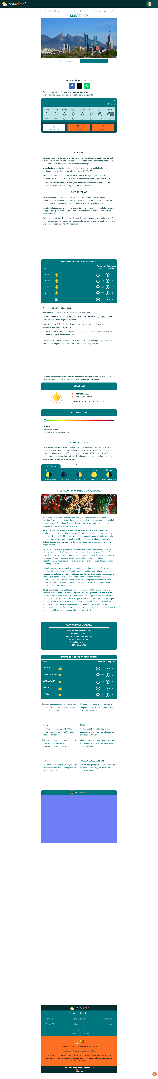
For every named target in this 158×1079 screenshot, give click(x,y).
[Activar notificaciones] (154, 1074)
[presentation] (112, 114)
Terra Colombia (79, 1018)
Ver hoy (94, 61)
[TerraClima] (149, 4)
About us (91, 1051)
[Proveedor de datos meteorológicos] (79, 1070)
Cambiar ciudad (64, 61)
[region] (79, 71)
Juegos (109, 1024)
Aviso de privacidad (80, 1051)
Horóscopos (79, 1024)
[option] (54, 127)
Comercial (74, 1033)
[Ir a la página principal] (14, 3)
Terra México (107, 1018)
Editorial (85, 1033)
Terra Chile (50, 1018)
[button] (155, 3)
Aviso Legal (67, 1051)
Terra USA (50, 1024)
